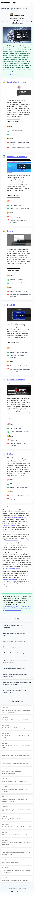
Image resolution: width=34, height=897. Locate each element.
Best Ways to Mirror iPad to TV (11, 862)
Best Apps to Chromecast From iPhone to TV (16, 880)
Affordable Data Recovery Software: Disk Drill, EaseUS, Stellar (16, 853)
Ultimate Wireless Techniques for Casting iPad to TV (16, 746)
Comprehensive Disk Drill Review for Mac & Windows (15, 790)
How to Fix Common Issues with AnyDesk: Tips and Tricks (16, 737)
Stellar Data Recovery (16, 379)
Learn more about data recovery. (12, 75)
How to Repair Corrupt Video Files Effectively (16, 755)
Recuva (10, 231)
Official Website (14, 121)
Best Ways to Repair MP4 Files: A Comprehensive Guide (12, 772)
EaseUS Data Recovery (16, 82)
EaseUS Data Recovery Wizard (17, 517)
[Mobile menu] (31, 3)
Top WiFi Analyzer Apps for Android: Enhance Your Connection (16, 871)
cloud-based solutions (9, 579)
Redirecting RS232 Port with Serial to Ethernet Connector (16, 843)
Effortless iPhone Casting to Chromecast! (14, 835)
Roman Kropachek (19, 15)
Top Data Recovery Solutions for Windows (15, 763)
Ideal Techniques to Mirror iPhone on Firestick (16, 781)
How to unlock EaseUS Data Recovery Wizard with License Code (16, 810)
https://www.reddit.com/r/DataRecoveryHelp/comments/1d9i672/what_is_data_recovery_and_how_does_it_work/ (17, 608)
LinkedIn (21, 892)
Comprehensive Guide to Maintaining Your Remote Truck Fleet (15, 800)
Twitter (15, 892)
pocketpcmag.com (8, 3)
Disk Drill (11, 305)
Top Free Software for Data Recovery (13, 728)
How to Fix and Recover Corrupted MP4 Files (16, 720)
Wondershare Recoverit (17, 157)
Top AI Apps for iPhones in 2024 (12, 819)
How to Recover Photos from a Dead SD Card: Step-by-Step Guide (16, 711)
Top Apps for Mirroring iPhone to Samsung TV (16, 827)
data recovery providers (13, 568)
